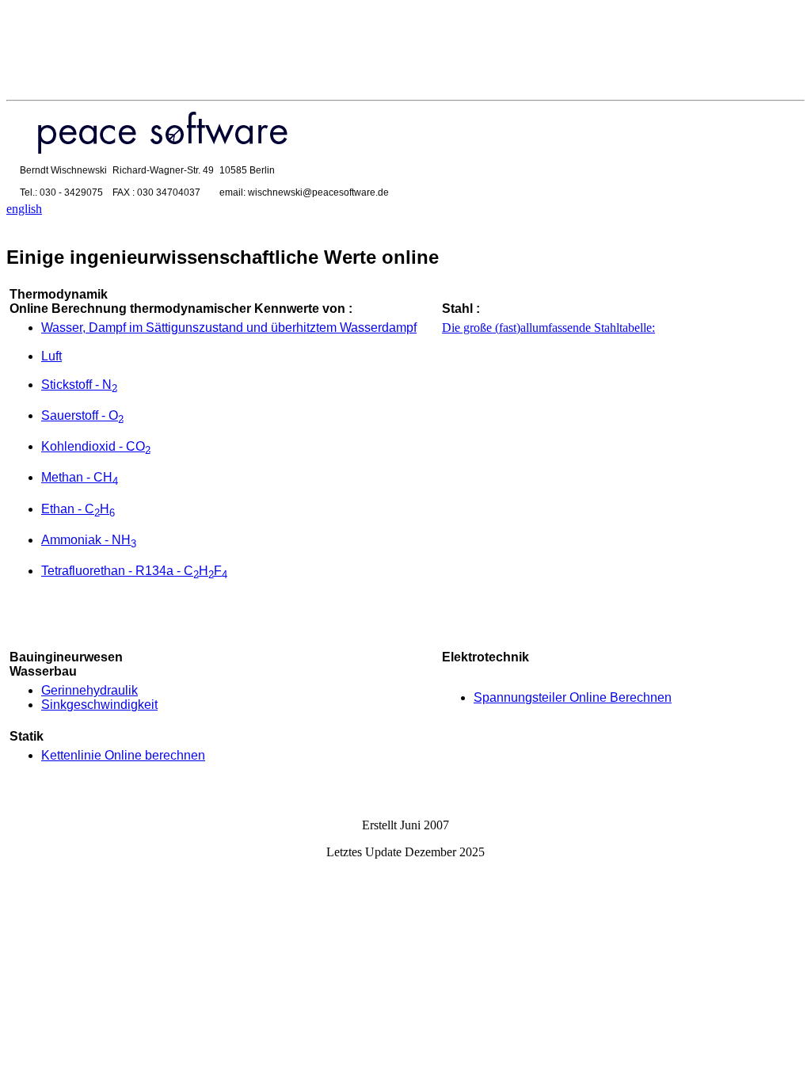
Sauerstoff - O (82, 415)
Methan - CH (79, 477)
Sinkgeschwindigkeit (99, 704)
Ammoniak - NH (88, 540)
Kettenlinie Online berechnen (123, 755)
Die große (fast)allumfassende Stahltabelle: (548, 327)
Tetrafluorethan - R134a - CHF (134, 570)
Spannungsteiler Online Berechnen (573, 697)
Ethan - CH (78, 509)
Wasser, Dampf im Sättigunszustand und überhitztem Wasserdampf (229, 327)
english (24, 208)
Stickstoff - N (79, 384)
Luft (51, 356)
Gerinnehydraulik (89, 690)
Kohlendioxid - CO (95, 446)
